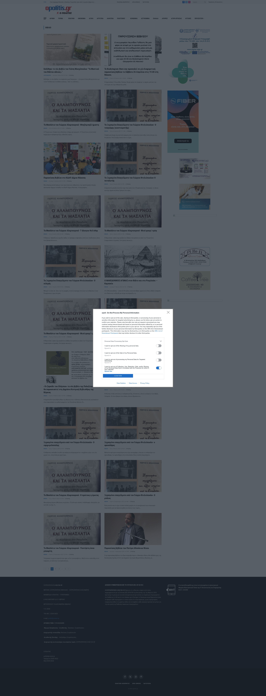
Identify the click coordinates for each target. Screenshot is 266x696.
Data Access (133, 383)
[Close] (169, 313)
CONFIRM (118, 376)
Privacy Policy (144, 383)
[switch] (158, 345)
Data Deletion (121, 383)
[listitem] (133, 341)
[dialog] (133, 348)
